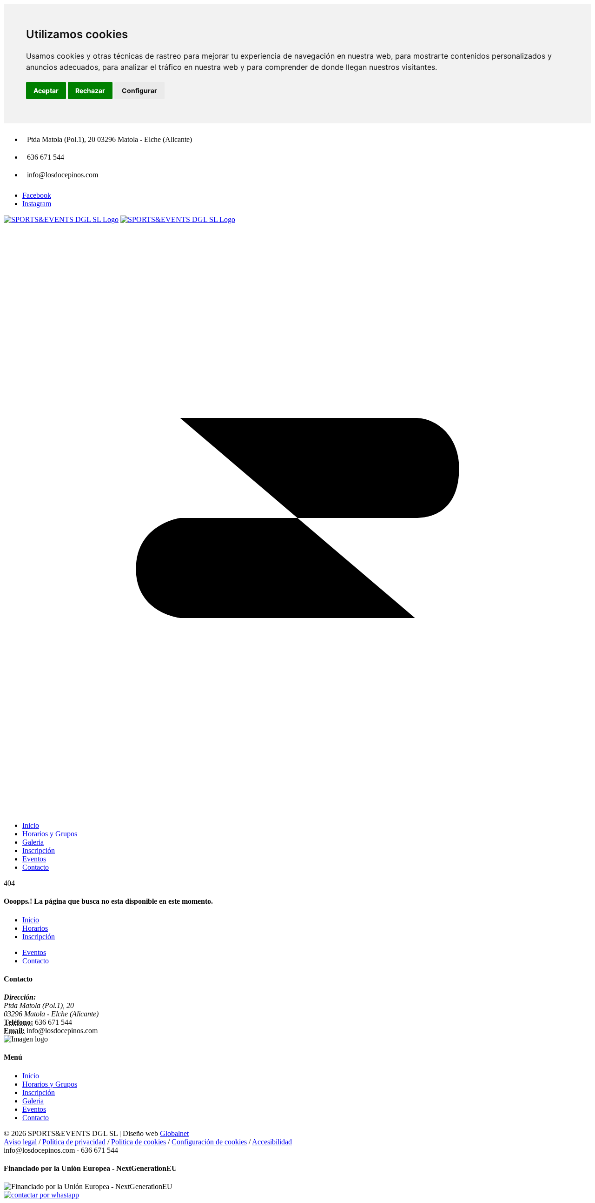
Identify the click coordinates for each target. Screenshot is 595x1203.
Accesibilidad (272, 1142)
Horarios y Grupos (49, 1084)
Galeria (33, 1101)
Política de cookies (138, 1142)
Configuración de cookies (209, 1142)
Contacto (35, 961)
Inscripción (38, 937)
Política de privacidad (74, 1142)
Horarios (35, 928)
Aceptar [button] (46, 90)
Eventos (34, 952)
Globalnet (174, 1133)
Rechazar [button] (90, 90)
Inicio (30, 920)
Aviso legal (20, 1142)
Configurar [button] (139, 90)
